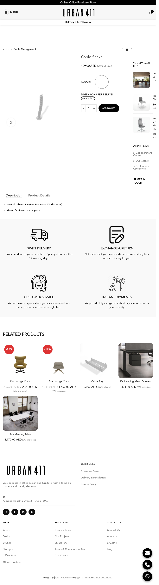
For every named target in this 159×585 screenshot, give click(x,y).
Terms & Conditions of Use (70, 549)
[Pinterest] (32, 512)
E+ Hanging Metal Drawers (136, 381)
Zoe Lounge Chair (59, 381)
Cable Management (25, 49)
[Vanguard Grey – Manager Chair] (141, 128)
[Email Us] (147, 553)
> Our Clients (141, 161)
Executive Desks (90, 471)
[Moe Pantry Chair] (141, 102)
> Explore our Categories (141, 167)
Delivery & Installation (93, 477)
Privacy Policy (88, 484)
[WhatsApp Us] (147, 576)
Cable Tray (97, 381)
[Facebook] (14, 512)
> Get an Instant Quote (142, 154)
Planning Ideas (63, 530)
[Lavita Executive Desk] (141, 80)
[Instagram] (6, 512)
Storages (8, 549)
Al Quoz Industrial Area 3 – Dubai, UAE (25, 500)
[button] (10, 12)
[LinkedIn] (23, 512)
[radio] (102, 82)
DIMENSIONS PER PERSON (97, 94)
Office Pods (9, 555)
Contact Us (113, 530)
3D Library (61, 543)
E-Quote (112, 543)
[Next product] (131, 49)
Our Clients (61, 555)
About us (112, 536)
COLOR (85, 81)
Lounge (7, 543)
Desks (6, 536)
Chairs (6, 530)
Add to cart (108, 108)
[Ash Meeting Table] (20, 413)
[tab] (14, 195)
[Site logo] (78, 12)
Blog (109, 549)
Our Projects (62, 536)
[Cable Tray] (97, 360)
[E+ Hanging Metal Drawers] (135, 360)
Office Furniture (79, 2)
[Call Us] (147, 565)
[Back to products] (127, 49)
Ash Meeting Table (20, 434)
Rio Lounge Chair (20, 381)
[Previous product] (122, 49)
